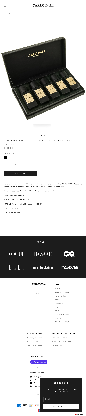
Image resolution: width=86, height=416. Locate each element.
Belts (57, 307)
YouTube (37, 386)
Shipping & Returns (35, 338)
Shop (13, 14)
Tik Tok (37, 380)
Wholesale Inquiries (60, 338)
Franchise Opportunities (61, 341)
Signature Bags (61, 296)
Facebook (37, 383)
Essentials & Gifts (62, 315)
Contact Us (34, 367)
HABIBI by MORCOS (63, 322)
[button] (80, 414)
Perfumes (58, 289)
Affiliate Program (59, 345)
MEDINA (58, 318)
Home (6, 14)
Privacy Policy (32, 341)
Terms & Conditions (35, 345)
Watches (58, 300)
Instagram (38, 377)
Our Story (36, 294)
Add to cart (20, 173)
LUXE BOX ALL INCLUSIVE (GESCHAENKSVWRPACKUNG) (36, 14)
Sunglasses (59, 303)
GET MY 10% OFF (61, 406)
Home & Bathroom (62, 292)
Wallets (57, 311)
